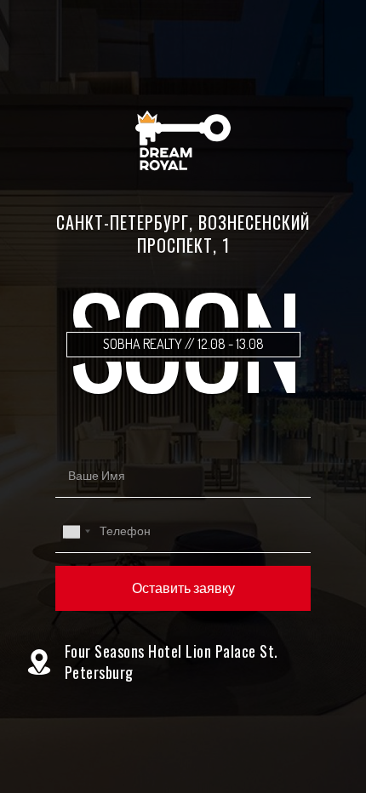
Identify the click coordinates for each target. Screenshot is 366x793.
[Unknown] (75, 531)
